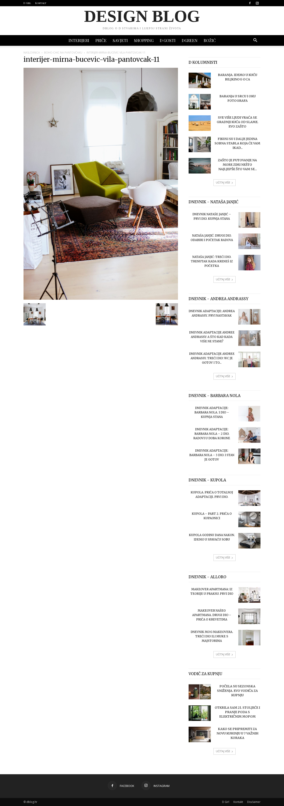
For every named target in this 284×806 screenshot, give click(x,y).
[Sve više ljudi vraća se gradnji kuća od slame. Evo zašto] (200, 123)
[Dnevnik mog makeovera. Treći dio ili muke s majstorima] (249, 637)
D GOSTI (168, 40)
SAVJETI (120, 40)
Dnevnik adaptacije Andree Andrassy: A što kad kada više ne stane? (212, 337)
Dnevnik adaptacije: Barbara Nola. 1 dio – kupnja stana (211, 412)
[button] (255, 41)
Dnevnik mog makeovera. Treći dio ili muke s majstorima (212, 636)
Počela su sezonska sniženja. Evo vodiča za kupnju (237, 690)
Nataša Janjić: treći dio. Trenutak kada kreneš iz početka (212, 261)
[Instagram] (257, 3)
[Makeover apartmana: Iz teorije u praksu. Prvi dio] (249, 595)
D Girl (27, 3)
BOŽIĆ (210, 40)
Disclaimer (253, 802)
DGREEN (189, 40)
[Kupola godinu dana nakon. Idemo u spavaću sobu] (249, 541)
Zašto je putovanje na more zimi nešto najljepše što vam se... (237, 164)
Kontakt (40, 3)
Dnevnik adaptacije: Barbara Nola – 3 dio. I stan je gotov (211, 455)
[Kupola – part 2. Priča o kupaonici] (249, 519)
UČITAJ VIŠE (223, 182)
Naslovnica (32, 52)
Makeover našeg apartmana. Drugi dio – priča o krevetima (211, 615)
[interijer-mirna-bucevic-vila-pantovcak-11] (101, 299)
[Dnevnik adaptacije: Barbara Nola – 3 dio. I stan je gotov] (249, 456)
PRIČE (100, 40)
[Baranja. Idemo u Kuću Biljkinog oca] (200, 80)
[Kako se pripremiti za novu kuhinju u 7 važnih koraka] (200, 734)
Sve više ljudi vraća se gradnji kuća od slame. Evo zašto (237, 122)
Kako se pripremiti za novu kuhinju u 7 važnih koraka (237, 733)
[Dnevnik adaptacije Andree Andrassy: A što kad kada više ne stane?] (249, 338)
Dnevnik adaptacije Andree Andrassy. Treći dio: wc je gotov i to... (212, 358)
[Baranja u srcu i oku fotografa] (200, 102)
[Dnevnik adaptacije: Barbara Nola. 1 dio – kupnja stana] (249, 413)
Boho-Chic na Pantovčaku (63, 52)
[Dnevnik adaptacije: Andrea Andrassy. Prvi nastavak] (249, 317)
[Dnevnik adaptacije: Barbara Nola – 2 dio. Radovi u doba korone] (249, 435)
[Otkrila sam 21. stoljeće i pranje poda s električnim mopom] (200, 713)
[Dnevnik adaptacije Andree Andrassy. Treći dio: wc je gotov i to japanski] (249, 359)
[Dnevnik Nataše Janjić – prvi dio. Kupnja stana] (249, 220)
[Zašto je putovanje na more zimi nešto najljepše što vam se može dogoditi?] (200, 166)
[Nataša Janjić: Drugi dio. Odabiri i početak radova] (249, 241)
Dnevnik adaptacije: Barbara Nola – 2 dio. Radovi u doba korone (211, 433)
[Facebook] (250, 3)
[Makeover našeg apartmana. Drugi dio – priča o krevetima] (249, 616)
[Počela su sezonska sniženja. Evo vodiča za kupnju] (200, 692)
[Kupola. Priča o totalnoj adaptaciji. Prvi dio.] (249, 498)
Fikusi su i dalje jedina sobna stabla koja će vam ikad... (237, 143)
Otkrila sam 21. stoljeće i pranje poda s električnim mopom (237, 712)
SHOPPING (144, 40)
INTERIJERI (79, 40)
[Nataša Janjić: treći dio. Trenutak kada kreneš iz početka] (249, 262)
